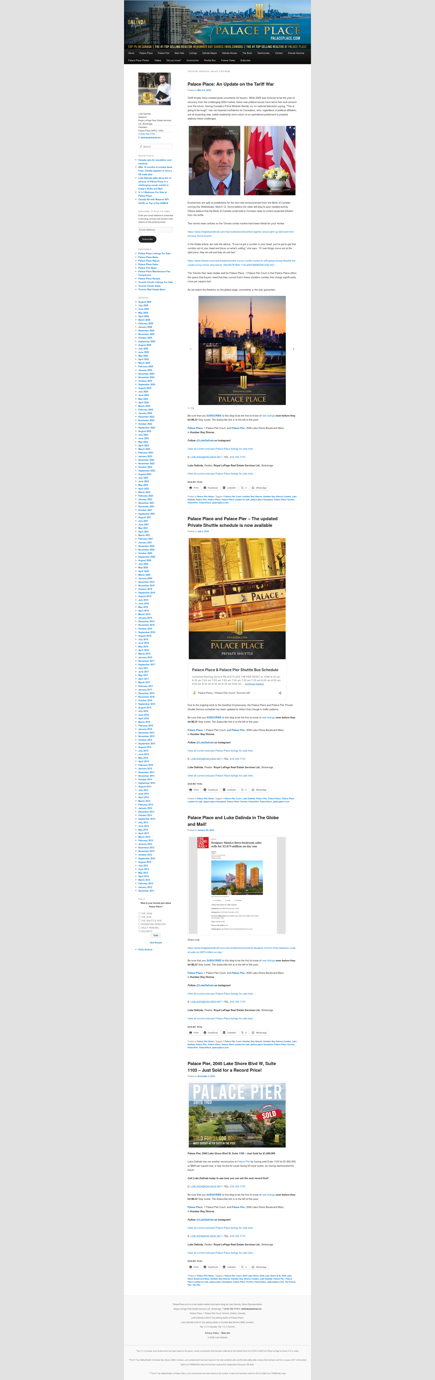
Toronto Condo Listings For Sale (155, 282)
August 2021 (144, 517)
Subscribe (245, 60)
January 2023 (145, 456)
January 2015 (145, 768)
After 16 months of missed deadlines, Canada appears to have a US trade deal (155, 170)
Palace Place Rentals (149, 278)
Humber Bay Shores (252, 496)
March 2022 (144, 492)
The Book (247, 53)
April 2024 (143, 402)
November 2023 (146, 420)
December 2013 (146, 811)
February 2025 (145, 366)
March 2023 (144, 449)
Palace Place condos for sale (236, 499)
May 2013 (143, 829)
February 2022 (145, 495)
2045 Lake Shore (250, 1275)
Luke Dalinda (248, 798)
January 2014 (145, 808)
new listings (268, 415)
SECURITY (146, 931)
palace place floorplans (262, 499)
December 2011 (146, 890)
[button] (293, 349)
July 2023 (143, 434)
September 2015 (146, 743)
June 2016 (143, 714)
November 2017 (146, 660)
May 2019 (143, 607)
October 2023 (145, 423)
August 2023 (144, 431)
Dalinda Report (209, 53)
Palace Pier (163, 53)
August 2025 (144, 345)
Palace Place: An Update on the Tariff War (231, 84)
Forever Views (228, 60)
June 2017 (143, 671)
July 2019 (143, 599)
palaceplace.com (220, 502)
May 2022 (143, 485)
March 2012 (144, 879)
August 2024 (144, 388)
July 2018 (143, 639)
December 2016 (146, 693)
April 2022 (143, 488)
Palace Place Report (148, 260)
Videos (157, 60)
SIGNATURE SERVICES (153, 924)
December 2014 (146, 772)
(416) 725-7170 (147, 133)
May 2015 (143, 757)
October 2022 (145, 467)
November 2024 (146, 377)
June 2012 (143, 869)
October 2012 (145, 854)
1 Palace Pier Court (232, 496)
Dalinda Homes (229, 53)
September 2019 (146, 592)
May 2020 (143, 567)
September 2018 (146, 632)
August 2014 (144, 786)
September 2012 (146, 858)
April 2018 (143, 650)
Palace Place (146, 53)
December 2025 (146, 330)
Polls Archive (145, 949)
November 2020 (146, 549)
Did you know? (174, 60)
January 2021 (145, 542)
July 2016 (143, 711)
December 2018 (146, 621)
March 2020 (144, 574)
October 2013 (145, 815)
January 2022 (145, 499)
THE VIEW (146, 913)
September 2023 (146, 427)
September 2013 (146, 818)
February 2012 (145, 883)
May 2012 (143, 872)
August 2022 (144, 474)
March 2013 (144, 836)
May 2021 (143, 528)
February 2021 (145, 538)
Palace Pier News (205, 496)
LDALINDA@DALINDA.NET (206, 457)
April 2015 (143, 761)
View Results (156, 942)
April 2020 (143, 571)
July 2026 (143, 305)
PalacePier (193, 502)
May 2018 (143, 646)
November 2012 (146, 851)
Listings (193, 53)
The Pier (197, 1284)
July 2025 (143, 348)
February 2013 (145, 840)
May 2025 (143, 355)
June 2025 (143, 352)
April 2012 (143, 876)
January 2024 (145, 413)
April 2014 (143, 797)
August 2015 (144, 747)
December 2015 (146, 732)
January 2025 (145, 370)
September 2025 (146, 341)
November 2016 (146, 696)
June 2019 (143, 603)
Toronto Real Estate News (151, 289)
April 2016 (143, 718)
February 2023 (145, 452)
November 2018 (146, 624)
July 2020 (143, 563)
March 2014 (144, 801)
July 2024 (143, 391)
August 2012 (144, 862)
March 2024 (144, 406)
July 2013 (143, 822)
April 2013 (143, 833)
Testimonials (263, 53)
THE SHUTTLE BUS (151, 920)
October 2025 (145, 337)
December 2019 (146, 581)
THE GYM (146, 917)
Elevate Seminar (296, 53)
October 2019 (145, 589)
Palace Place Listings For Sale (154, 253)
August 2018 (144, 635)
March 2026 (144, 319)
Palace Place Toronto (284, 499)
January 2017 (145, 689)
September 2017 (146, 664)
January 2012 (145, 887)
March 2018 (144, 653)
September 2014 (146, 782)
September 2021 (146, 513)
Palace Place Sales (148, 264)
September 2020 (146, 556)
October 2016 (145, 700)
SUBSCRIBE (214, 415)
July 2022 (143, 477)
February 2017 (145, 686)
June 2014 (143, 793)
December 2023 (146, 416)
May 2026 (143, 312)
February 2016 (145, 725)
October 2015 (145, 739)
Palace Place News (148, 257)
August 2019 (144, 596)
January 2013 (145, 844)
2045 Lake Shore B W (270, 1275)
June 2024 (143, 395)
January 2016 (145, 729)
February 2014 (145, 804)
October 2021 (145, 510)
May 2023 (143, 441)
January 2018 (145, 657)
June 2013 (143, 825)
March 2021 (144, 535)
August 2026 (144, 301)
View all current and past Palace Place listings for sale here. (221, 448)
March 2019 (144, 614)
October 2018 (145, 628)
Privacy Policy (212, 1332)
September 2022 (146, 470)
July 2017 (143, 668)
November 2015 (146, 736)
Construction (192, 60)
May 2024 (143, 398)
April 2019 (143, 610)
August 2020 (144, 560)
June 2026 (143, 308)
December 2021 (146, 502)
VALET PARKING (150, 927)
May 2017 (143, 675)
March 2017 (144, 682)
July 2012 (143, 865)
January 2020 (145, 578)
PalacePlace (205, 502)
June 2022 (143, 481)
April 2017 (143, 678)
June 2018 (143, 642)
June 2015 (143, 754)
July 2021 (143, 520)
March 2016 (144, 721)
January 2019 (145, 617)
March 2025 (144, 362)
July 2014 (143, 790)
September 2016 (146, 703)
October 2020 (145, 553)
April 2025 (143, 359)
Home (131, 53)
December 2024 (146, 373)
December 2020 (146, 546)
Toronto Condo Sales (149, 285)
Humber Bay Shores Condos (277, 496)
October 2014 (145, 779)
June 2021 (143, 524)
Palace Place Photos (138, 60)
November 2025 (146, 334)
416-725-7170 (237, 457)
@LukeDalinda (205, 440)
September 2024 (146, 384)
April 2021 (143, 531)
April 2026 (143, 316)
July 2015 (143, 750)
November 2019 (146, 585)
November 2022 (146, 463)
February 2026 (145, 323)
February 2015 (145, 764)
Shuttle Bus (210, 60)
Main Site (179, 53)
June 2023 (143, 438)
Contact (279, 53)
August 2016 (144, 707)
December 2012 (146, 847)
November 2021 (146, 506)
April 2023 (143, 445)
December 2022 (146, 459)
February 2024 (145, 409)
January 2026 (145, 327)
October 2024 (145, 380)
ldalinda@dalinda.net (151, 137)
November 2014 (146, 775)
